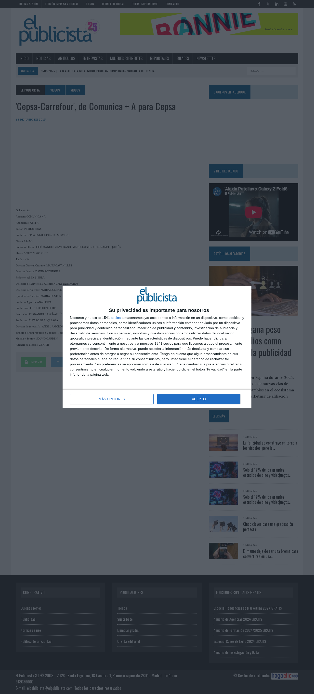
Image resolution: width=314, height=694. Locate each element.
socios (116, 317)
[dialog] (157, 347)
